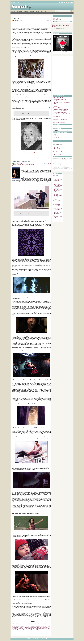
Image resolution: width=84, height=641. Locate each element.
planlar (13, 156)
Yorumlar (56, 137)
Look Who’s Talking (35, 627)
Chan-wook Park (27, 625)
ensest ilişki (34, 625)
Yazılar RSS (62, 2)
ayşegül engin (23, 154)
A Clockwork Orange (18, 623)
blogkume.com (58, 28)
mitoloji (46, 627)
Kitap (62, 167)
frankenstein (16, 626)
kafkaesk (26, 627)
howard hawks (38, 626)
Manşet (29, 13)
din (30, 625)
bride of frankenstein (19, 625)
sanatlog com (64, 166)
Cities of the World (57, 116)
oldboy (15, 628)
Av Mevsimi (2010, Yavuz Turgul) (60, 112)
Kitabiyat (24, 13)
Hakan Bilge (59, 164)
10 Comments (48, 163)
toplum (64, 167)
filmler (42, 625)
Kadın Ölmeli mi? (57, 100)
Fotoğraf (18, 13)
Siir (61, 166)
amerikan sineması (58, 158)
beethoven (14, 625)
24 (54, 151)
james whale (47, 626)
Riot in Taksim (56, 121)
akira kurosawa (25, 623)
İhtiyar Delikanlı (37, 623)
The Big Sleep (14, 629)
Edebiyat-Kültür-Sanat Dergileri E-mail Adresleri (62, 118)
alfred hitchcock (31, 623)
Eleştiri (61, 169)
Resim (46, 13)
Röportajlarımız (39, 13)
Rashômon (21, 628)
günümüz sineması (24, 626)
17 (54, 150)
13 (59, 148)
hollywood (59, 163)
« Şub (54, 154)
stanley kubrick (43, 628)
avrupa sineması (55, 168)
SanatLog (56, 166)
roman (54, 158)
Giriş (55, 134)
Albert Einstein (17, 154)
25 (56, 151)
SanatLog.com (68, 167)
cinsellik (60, 159)
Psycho (17, 628)
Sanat (50, 13)
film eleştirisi (38, 625)
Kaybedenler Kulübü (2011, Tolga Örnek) (61, 109)
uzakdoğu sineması (32, 629)
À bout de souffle (43, 623)
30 (53, 153)
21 (61, 150)
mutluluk (46, 154)
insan (63, 169)
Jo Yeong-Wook (21, 627)
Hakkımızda (19, 11)
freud (20, 626)
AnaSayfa (13, 11)
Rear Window (26, 628)
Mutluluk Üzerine (17, 19)
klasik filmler (66, 168)
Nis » (60, 154)
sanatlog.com (58, 169)
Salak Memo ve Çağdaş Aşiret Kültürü (60, 110)
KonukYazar (43, 11)
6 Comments (48, 20)
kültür (66, 163)
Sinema (54, 13)
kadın (69, 168)
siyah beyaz (63, 163)
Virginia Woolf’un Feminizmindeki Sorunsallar (62, 97)
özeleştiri (27, 154)
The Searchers (25, 629)
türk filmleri (68, 166)
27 (59, 151)
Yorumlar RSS (70, 2)
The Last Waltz (20, 629)
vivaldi (37, 629)
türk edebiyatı (67, 158)
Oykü (62, 159)
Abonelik (32, 11)
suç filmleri (48, 628)
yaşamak (18, 156)
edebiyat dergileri (60, 168)
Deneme (17, 21)
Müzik (33, 13)
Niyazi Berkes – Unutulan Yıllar (59, 122)
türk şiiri (70, 158)
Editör (21, 20)
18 (56, 150)
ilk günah (43, 626)
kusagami (30, 627)
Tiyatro (59, 13)
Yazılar (56, 135)
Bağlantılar (26, 11)
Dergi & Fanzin (65, 159)
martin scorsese (42, 627)
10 (54, 148)
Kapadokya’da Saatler (58, 107)
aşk (56, 167)
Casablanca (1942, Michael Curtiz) (60, 99)
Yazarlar (37, 11)
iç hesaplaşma (39, 154)
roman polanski (31, 628)
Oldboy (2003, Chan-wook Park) (21, 161)
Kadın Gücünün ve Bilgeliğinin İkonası (60, 119)
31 (54, 153)
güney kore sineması (32, 626)
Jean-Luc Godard (15, 627)
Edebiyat (13, 13)
